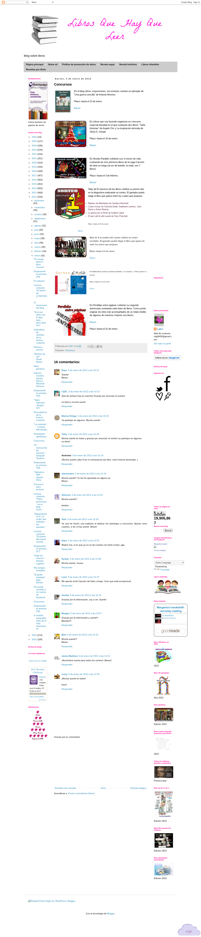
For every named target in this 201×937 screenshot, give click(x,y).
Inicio (103, 788)
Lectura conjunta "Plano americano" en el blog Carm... (40, 502)
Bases (77, 108)
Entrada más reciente (65, 788)
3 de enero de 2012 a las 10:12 (83, 370)
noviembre (39, 207)
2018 (34, 171)
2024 (34, 145)
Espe (64, 370)
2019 (34, 167)
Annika (65, 595)
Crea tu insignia (160, 550)
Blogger (111, 913)
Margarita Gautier (160, 544)
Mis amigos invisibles (39, 569)
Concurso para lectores (39, 487)
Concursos (70, 350)
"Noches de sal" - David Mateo (39, 358)
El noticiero (39, 281)
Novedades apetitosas (40, 435)
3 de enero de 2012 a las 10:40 (83, 434)
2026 (34, 137)
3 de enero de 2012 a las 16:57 (86, 613)
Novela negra (107, 64)
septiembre (40, 218)
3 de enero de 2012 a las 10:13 (84, 391)
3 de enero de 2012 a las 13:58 (85, 559)
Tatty (64, 434)
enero (37, 255)
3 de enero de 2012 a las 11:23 (90, 473)
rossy (65, 674)
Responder (67, 382)
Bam (64, 634)
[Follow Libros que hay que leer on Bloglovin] (167, 359)
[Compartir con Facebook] (98, 346)
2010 (34, 639)
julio (36, 230)
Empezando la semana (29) (40, 393)
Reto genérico (39, 367)
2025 (34, 141)
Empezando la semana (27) (40, 549)
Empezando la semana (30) (40, 274)
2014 (34, 188)
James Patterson (170, 618)
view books (42, 700)
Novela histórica (128, 64)
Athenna (66, 495)
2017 (34, 175)
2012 (34, 197)
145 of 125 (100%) (37, 697)
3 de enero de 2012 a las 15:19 (85, 595)
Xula (64, 519)
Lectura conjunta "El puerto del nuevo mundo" (40, 536)
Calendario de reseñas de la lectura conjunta (39, 336)
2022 (34, 154)
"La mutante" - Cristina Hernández (40, 427)
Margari (66, 613)
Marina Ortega (69, 416)
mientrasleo (68, 473)
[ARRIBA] (189, 930)
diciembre (39, 200)
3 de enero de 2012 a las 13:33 (83, 540)
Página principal (34, 64)
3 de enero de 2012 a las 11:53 (87, 495)
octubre (38, 214)
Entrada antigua (138, 788)
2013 (34, 192)
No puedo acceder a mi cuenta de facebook (40, 592)
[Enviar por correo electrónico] (89, 346)
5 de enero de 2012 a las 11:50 (84, 674)
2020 (34, 162)
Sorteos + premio (38, 348)
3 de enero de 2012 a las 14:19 (83, 577)
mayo (37, 238)
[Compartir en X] (95, 346)
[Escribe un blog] (92, 346)
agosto (38, 225)
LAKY (160, 329)
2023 (34, 150)
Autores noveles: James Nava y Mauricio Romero (39, 379)
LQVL (65, 391)
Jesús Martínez (70, 656)
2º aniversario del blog (40, 305)
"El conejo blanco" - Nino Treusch (39, 263)
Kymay (65, 559)
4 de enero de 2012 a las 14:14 (94, 656)
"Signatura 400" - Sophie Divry (39, 476)
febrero (38, 251)
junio (37, 234)
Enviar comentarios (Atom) (81, 793)
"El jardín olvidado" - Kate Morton (40, 578)
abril (36, 242)
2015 (34, 184)
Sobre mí (52, 64)
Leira (64, 577)
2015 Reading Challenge (38, 671)
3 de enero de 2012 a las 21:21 (82, 634)
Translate (164, 569)
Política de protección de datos (79, 64)
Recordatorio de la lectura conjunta (40, 416)
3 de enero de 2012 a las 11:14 (87, 455)
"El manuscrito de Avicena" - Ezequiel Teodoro (40, 451)
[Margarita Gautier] (155, 547)
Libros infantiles (150, 64)
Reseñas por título (36, 69)
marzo (37, 247)
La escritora (168, 615)
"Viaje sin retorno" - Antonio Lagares (40, 559)
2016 (34, 179)
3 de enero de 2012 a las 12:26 (82, 519)
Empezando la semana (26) (40, 608)
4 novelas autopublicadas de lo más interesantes (40, 622)
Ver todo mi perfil (162, 343)
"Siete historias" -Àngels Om (39, 404)
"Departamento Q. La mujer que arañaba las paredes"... (40, 520)
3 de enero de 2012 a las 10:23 (93, 416)
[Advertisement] (100, 762)
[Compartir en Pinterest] (101, 346)
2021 (34, 158)
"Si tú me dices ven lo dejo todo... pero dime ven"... (40, 318)
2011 (34, 635)
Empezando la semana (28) (40, 465)
